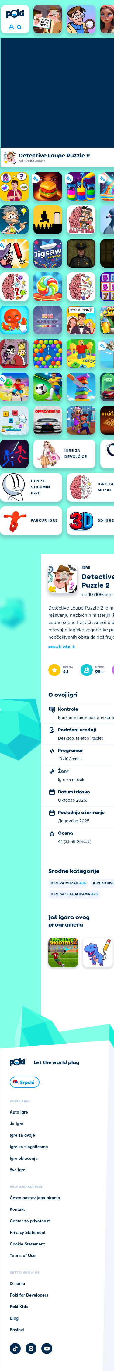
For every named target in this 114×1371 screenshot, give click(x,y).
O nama (17, 1284)
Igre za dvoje (22, 1135)
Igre (86, 568)
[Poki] (15, 13)
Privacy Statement (28, 1233)
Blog (14, 1318)
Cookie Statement (27, 1244)
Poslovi (17, 1330)
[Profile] (11, 27)
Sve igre (18, 1170)
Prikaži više (59, 647)
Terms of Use (23, 1256)
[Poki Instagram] (31, 1348)
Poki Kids (19, 1307)
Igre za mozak (68, 883)
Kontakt (17, 1209)
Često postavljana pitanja (35, 1198)
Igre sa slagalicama (74, 894)
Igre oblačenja (24, 1158)
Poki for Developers (29, 1295)
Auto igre (19, 1112)
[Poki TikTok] (15, 1348)
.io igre (16, 1124)
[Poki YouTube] (46, 1348)
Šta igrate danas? (19, 27)
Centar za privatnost (30, 1221)
